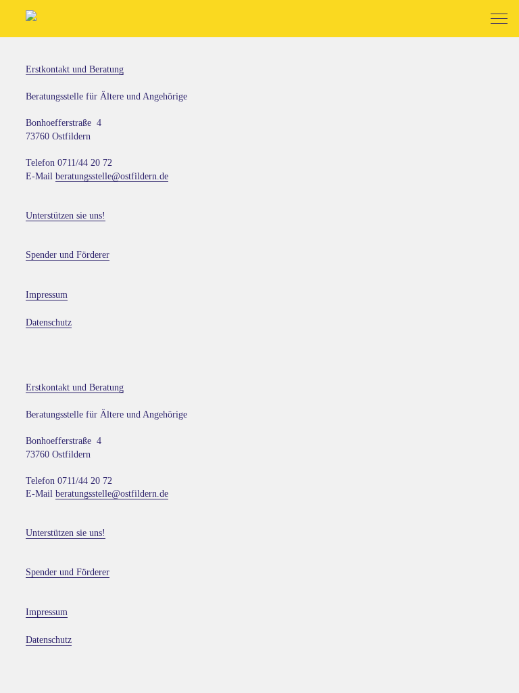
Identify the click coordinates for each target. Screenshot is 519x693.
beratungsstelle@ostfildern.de (111, 176)
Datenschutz (49, 322)
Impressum (47, 295)
